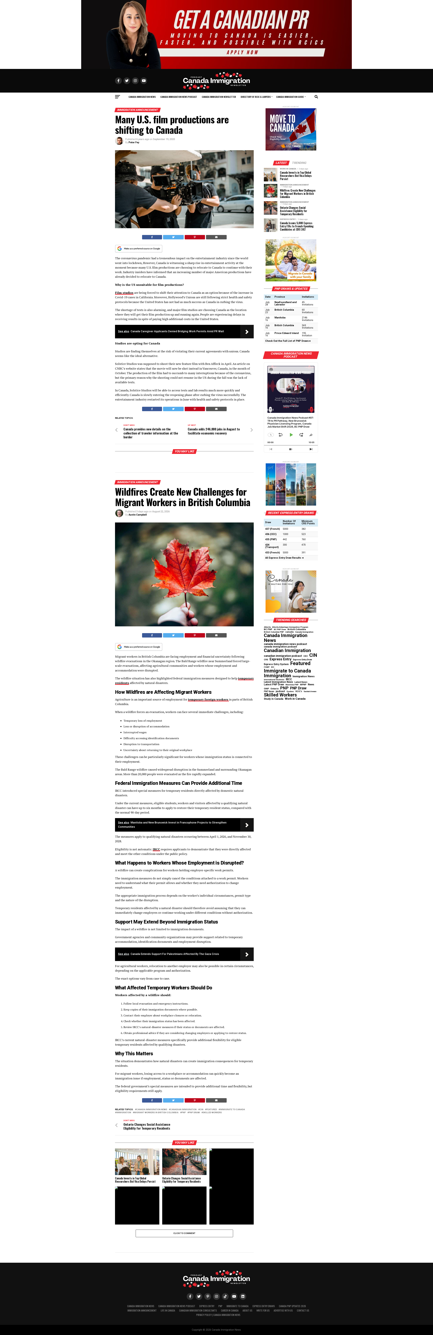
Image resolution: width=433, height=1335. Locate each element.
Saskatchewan (310, 692)
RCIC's (298, 691)
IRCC (289, 679)
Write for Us (263, 1310)
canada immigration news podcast (285, 644)
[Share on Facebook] (152, 237)
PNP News (269, 691)
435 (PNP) (271, 539)
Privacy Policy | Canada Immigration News (218, 1315)
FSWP (267, 667)
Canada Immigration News (142, 96)
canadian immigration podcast (283, 656)
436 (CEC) (271, 534)
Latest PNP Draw (274, 684)
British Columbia (284, 309)
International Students (274, 680)
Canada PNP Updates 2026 (292, 1306)
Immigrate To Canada (237, 1306)
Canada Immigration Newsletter (219, 96)
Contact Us (303, 1310)
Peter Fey (134, 142)
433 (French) (272, 552)
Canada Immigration (304, 632)
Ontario (274, 689)
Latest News (300, 682)
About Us (247, 1310)
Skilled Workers (212, 1113)
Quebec (290, 691)
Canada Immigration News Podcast (178, 96)
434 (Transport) (272, 546)
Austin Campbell (138, 514)
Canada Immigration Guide (290, 96)
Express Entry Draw (302, 660)
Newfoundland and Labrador (286, 303)
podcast (280, 691)
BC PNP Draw (280, 630)
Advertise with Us (283, 1310)
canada (289, 632)
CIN (201, 1109)
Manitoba (280, 317)
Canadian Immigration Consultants (198, 1310)
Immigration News (304, 676)
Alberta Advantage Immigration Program (290, 627)
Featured (211, 1109)
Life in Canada (168, 1310)
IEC (272, 667)
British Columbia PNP (274, 632)
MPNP (303, 685)
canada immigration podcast (280, 646)
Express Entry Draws (264, 1306)
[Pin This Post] (195, 237)
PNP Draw (194, 1113)
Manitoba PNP (292, 685)
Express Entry (280, 659)
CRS (266, 660)
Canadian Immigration (183, 1109)
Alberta (267, 627)
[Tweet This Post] (173, 237)
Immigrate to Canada (232, 1109)
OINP (266, 689)
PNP (183, 1113)
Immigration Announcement (142, 1310)
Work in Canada (295, 698)
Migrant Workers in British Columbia (156, 1113)
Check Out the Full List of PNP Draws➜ (288, 341)
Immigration (123, 1113)
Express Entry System (276, 664)
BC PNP (268, 629)
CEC (305, 656)
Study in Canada (273, 699)
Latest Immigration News (278, 682)
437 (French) (272, 529)
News (311, 684)
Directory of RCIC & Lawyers (256, 96)
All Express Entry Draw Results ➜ (284, 557)
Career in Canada (229, 1310)
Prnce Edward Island (287, 333)
